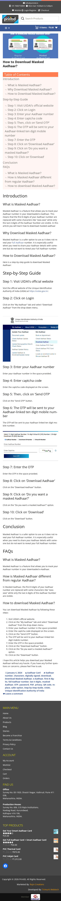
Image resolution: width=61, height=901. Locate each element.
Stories (6, 731)
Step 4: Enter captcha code (25, 118)
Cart (5, 773)
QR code (47, 684)
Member (26, 896)
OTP (16, 684)
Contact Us (8, 748)
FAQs (6, 167)
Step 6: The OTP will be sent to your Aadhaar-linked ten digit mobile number (29, 131)
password (24, 684)
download (46, 675)
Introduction (11, 79)
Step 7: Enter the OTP (21, 140)
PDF (32, 684)
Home (5, 713)
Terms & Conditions (12, 740)
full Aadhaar (18, 242)
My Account (8, 760)
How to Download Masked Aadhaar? (23, 64)
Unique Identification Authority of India (24, 690)
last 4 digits (35, 681)
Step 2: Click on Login (21, 110)
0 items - (47, 27)
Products (7, 722)
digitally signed (32, 675)
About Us (7, 717)
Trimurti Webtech (50, 889)
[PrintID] (7, 19)
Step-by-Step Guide (15, 99)
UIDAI (47, 687)
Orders (6, 778)
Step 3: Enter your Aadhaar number (31, 114)
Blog (5, 726)
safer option (17, 687)
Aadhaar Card (34, 672)
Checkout (45, 10)
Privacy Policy (9, 744)
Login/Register (30, 10)
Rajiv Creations (37, 884)
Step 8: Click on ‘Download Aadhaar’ (31, 144)
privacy (38, 684)
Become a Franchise (12, 735)
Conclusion (10, 162)
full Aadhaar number (19, 681)
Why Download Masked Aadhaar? (30, 89)
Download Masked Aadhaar (18, 678)
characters (19, 675)
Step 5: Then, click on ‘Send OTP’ (28, 123)
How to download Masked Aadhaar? (31, 186)
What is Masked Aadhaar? (24, 85)
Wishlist (18, 10)
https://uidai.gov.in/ (38, 291)
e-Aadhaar (38, 678)
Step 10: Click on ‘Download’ (26, 157)
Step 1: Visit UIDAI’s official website (30, 105)
